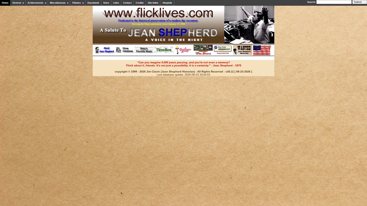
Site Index (153, 3)
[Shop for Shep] (203, 54)
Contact (127, 3)
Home (5, 3)
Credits (140, 3)
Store (106, 3)
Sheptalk (167, 3)
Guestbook (93, 3)
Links (116, 3)
